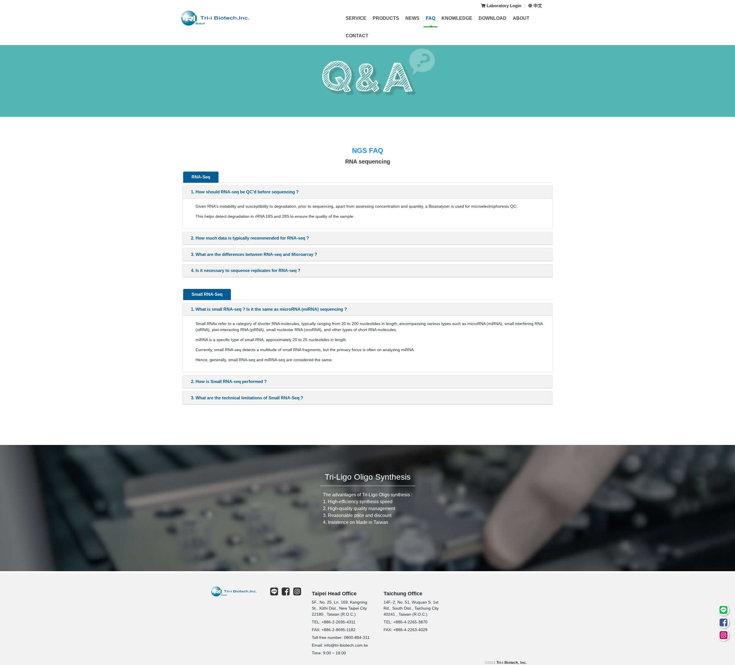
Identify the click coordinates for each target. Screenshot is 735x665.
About (521, 18)
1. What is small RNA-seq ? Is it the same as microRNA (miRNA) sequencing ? (269, 309)
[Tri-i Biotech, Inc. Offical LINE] (722, 611)
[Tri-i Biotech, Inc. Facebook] (722, 624)
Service (356, 18)
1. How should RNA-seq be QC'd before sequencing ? (245, 191)
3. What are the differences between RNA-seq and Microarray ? (254, 254)
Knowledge (457, 18)
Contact (357, 35)
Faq (430, 18)
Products (386, 18)
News (412, 18)
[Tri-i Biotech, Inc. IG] (722, 637)
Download (492, 18)
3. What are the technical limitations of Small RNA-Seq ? (247, 397)
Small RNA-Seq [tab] (207, 294)
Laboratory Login (503, 5)
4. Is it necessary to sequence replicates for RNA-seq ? (245, 270)
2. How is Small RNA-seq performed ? (229, 381)
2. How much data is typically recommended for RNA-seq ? (250, 238)
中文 (537, 5)
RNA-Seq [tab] (201, 176)
